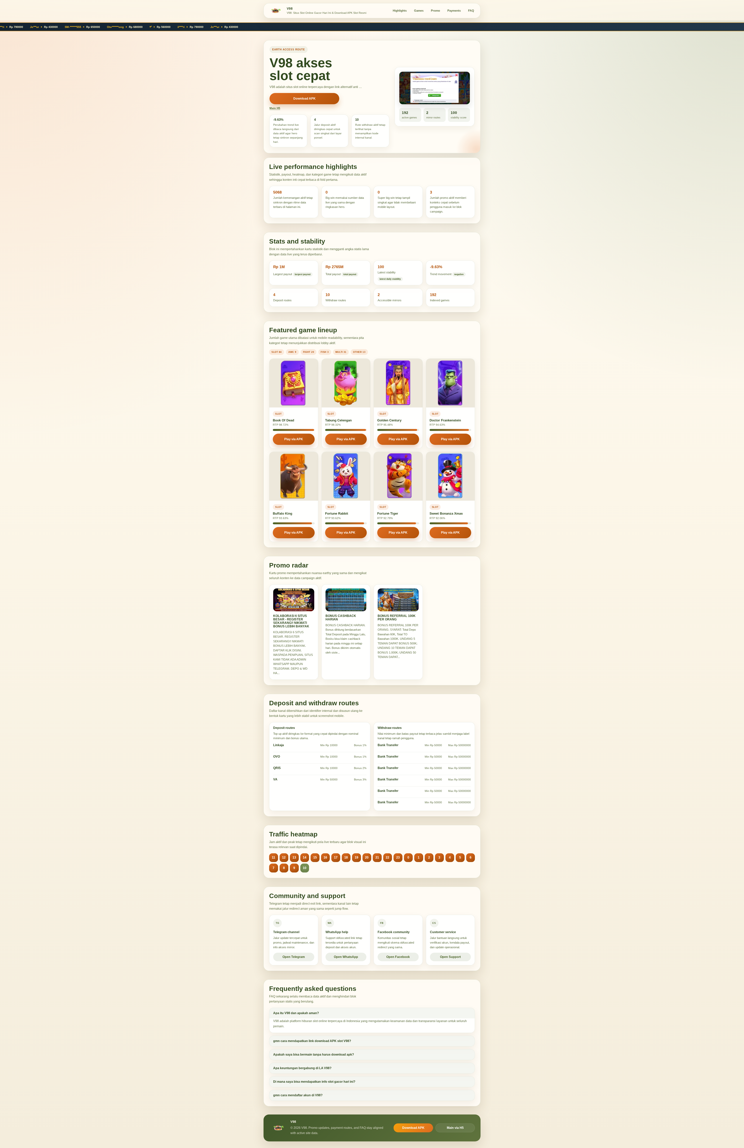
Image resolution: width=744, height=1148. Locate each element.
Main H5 (275, 108)
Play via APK (293, 439)
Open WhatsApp (346, 957)
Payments (454, 10)
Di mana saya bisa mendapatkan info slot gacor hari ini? (314, 1081)
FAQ (471, 10)
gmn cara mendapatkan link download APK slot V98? (312, 1041)
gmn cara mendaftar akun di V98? (298, 1095)
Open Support (450, 957)
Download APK (304, 98)
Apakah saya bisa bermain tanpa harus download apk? (313, 1054)
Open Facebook (398, 957)
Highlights (400, 10)
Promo (435, 10)
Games (419, 10)
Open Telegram (293, 957)
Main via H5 (455, 1127)
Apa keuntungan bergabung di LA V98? (302, 1068)
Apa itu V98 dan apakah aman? (296, 1013)
